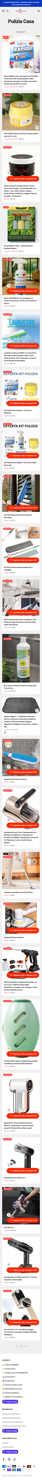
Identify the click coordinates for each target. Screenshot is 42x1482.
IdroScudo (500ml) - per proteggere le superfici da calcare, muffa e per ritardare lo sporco (20, 300)
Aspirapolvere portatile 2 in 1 (14, 1178)
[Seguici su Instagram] (9, 1459)
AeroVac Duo (9, 1227)
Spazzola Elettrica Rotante (14, 937)
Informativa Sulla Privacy (11, 1418)
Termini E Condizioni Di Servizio (14, 1426)
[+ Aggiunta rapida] (37, 70)
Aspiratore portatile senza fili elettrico (18, 892)
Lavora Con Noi (8, 1447)
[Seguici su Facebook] (3, 1459)
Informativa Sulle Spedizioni (12, 1422)
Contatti (5, 1443)
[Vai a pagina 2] (25, 1346)
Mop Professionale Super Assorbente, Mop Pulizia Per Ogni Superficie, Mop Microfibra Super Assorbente (20, 622)
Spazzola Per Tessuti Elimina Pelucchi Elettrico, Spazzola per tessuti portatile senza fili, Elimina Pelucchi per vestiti (18, 1125)
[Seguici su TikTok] (14, 1459)
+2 (16, 732)
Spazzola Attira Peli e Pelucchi (15, 779)
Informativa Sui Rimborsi (11, 1414)
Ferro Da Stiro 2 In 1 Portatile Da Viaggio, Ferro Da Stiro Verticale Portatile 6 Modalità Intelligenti (20, 1331)
